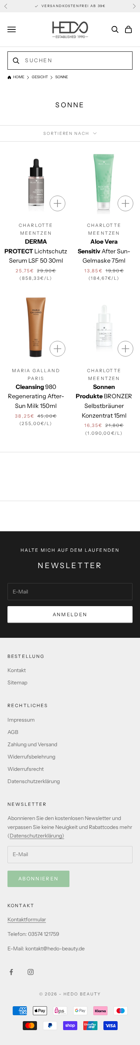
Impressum (21, 719)
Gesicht (40, 77)
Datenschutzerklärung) (37, 835)
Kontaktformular (26, 919)
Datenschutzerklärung (33, 781)
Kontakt (16, 670)
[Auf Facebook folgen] (11, 972)
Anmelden (70, 614)
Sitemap (17, 682)
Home (18, 77)
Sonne (61, 77)
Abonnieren (38, 878)
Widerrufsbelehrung (31, 756)
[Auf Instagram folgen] (30, 972)
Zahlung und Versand (32, 744)
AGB (12, 732)
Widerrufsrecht (25, 769)
